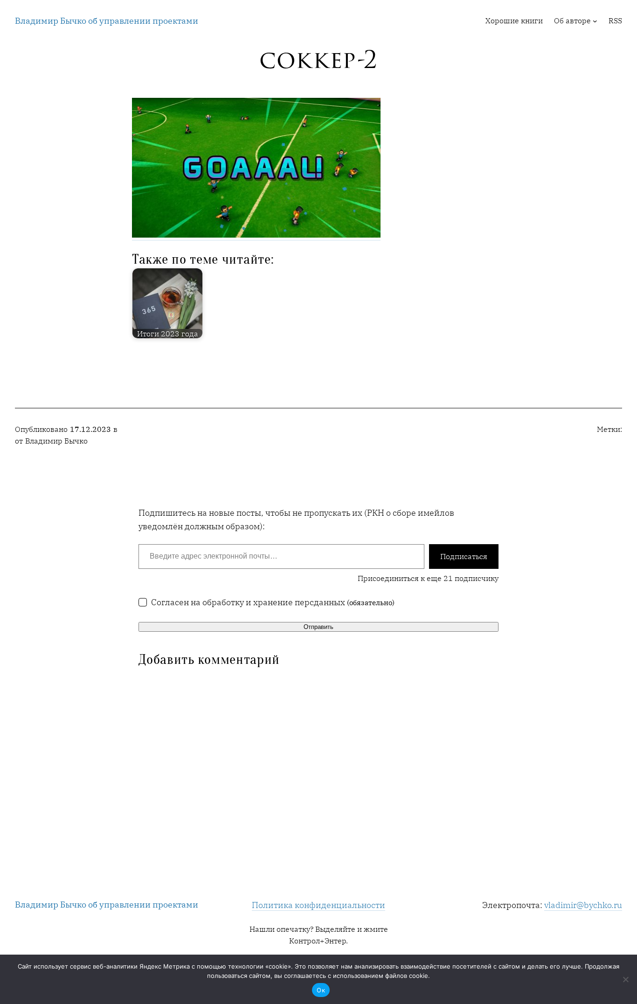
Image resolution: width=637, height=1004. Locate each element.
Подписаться (463, 556)
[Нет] (625, 979)
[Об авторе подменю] (595, 21)
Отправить (318, 626)
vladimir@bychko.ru (583, 905)
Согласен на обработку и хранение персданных (273, 602)
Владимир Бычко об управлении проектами (106, 20)
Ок (321, 990)
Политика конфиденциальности (318, 905)
